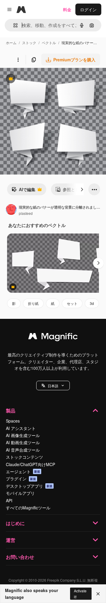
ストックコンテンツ (24, 457)
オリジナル (40, 79)
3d (92, 303)
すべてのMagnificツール (28, 508)
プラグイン (21, 479)
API (9, 500)
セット (72, 303)
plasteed (26, 213)
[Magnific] (53, 337)
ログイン (88, 9)
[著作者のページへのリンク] (11, 210)
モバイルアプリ (20, 493)
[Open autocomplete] (13, 25)
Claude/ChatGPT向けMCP (30, 464)
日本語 (53, 385)
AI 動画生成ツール (23, 442)
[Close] (98, 593)
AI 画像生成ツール (23, 435)
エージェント (23, 471)
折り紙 (33, 303)
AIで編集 (23, 190)
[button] (53, 385)
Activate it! (80, 593)
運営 (10, 540)
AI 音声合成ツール (23, 450)
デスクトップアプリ (29, 486)
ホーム (11, 42)
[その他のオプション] (18, 59)
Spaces (13, 421)
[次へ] (82, 189)
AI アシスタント (21, 428)
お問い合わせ (20, 557)
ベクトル (49, 42)
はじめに (15, 523)
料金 (67, 9)
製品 (10, 410)
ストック (29, 42)
